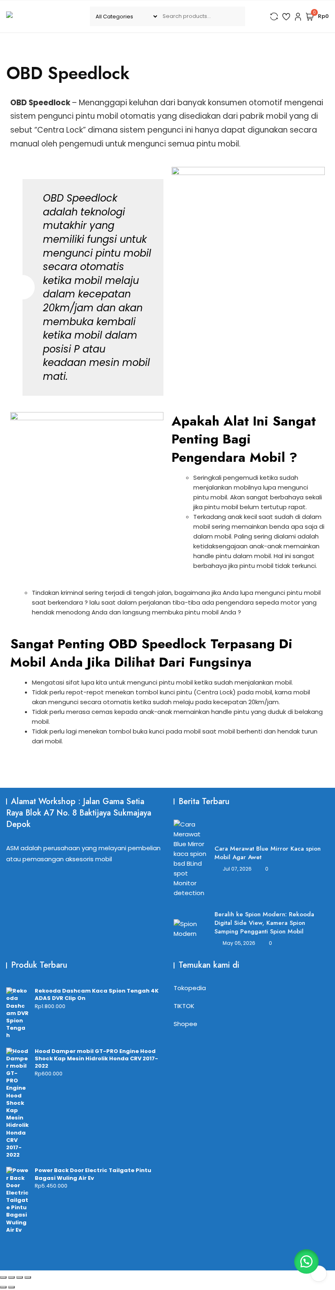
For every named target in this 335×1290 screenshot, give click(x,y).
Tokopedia (190, 988)
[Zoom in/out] (3, 1277)
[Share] (19, 1277)
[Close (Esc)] (28, 1277)
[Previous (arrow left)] (3, 1287)
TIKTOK (184, 1006)
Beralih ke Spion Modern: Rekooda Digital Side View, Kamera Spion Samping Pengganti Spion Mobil (264, 923)
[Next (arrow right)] (11, 1287)
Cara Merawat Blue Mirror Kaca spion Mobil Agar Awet (267, 853)
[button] (306, 1261)
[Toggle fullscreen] (11, 1277)
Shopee (185, 1024)
